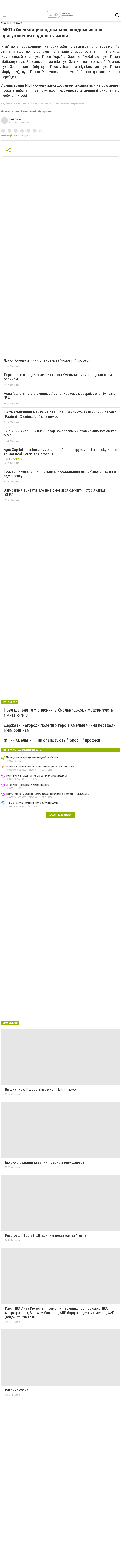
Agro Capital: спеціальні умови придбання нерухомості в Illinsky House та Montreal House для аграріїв (60, 451)
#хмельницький (28, 111)
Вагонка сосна (17, 1390)
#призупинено (45, 111)
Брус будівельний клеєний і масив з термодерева (44, 1162)
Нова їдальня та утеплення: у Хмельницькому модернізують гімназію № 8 (59, 395)
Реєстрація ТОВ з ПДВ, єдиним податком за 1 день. (46, 1235)
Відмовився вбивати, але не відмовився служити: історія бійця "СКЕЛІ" (54, 492)
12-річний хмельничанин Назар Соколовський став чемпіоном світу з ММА (60, 433)
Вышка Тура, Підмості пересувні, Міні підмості (42, 1089)
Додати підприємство (60, 814)
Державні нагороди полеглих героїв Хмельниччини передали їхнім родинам (58, 377)
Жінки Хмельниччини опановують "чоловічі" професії (47, 360)
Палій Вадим (15, 119)
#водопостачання (10, 111)
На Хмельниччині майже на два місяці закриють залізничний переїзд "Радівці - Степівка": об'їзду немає (60, 414)
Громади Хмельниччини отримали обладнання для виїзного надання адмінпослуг (60, 473)
